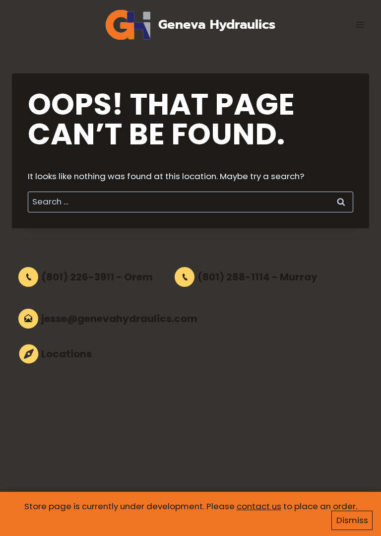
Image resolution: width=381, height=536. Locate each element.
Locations (66, 354)
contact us (259, 506)
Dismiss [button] (352, 520)
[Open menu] (360, 24)
